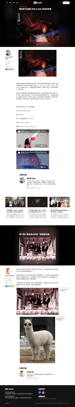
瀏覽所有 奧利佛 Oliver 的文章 (33, 187)
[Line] (10, 69)
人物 (7, 2)
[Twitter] (8, 69)
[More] (13, 69)
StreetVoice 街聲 (41, 398)
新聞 (14, 2)
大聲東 (7, 283)
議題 (10, 2)
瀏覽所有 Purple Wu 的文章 (32, 378)
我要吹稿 (66, 2)
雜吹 (17, 2)
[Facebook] (6, 69)
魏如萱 (7, 66)
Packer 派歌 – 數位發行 (51, 398)
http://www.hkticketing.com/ (29, 126)
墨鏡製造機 (40, 269)
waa (10, 66)
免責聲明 (7, 403)
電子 (10, 283)
